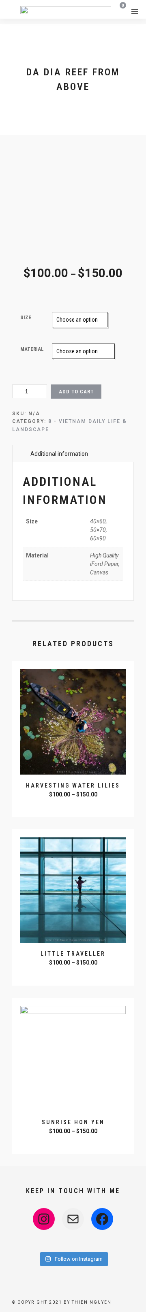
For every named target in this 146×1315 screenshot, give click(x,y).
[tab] (59, 453)
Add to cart (76, 392)
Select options (74, 805)
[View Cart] (120, 10)
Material (32, 349)
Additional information (59, 453)
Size (25, 317)
